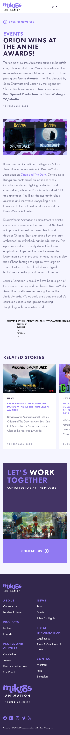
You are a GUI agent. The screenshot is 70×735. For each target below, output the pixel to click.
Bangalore (43, 676)
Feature (7, 628)
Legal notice (43, 638)
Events (40, 612)
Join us (7, 660)
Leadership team (12, 612)
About (8, 600)
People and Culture (13, 646)
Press (39, 606)
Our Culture (9, 654)
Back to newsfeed (22, 22)
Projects (11, 622)
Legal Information (49, 630)
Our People (9, 672)
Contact (44, 659)
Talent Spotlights (46, 618)
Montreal (42, 665)
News (41, 600)
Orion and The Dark (33, 174)
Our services (10, 606)
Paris (39, 670)
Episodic (8, 634)
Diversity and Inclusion (15, 666)
